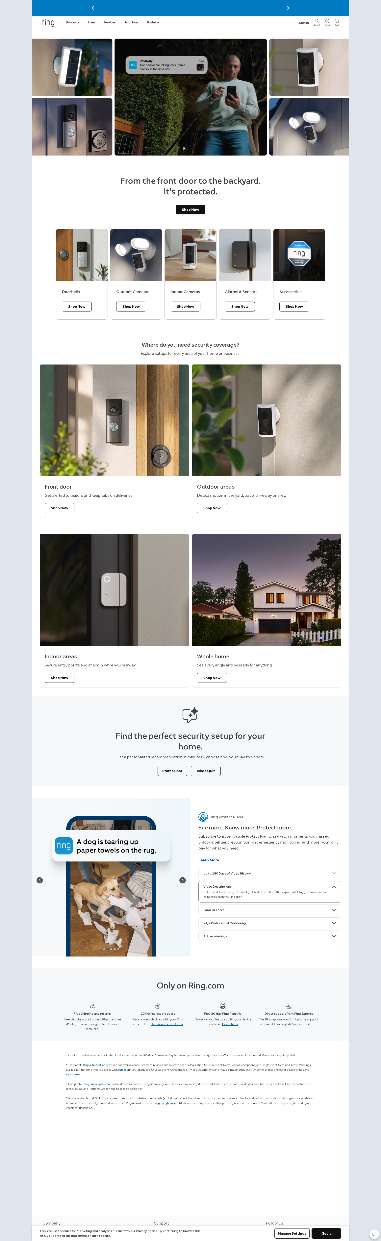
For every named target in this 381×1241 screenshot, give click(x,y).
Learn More (208, 860)
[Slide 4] (115, 949)
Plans (91, 22)
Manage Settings (292, 1233)
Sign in (304, 23)
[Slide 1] (104, 949)
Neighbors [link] (131, 22)
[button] (374, 1234)
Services (109, 22)
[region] (190, 274)
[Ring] (48, 23)
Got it (326, 1233)
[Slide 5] (118, 949)
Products (73, 22)
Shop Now (190, 209)
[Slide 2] (108, 949)
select (122, 1069)
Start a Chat (172, 771)
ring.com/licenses (166, 1103)
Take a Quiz (205, 771)
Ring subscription (94, 1065)
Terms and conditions (167, 1024)
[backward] (40, 880)
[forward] (182, 880)
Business (153, 22)
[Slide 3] (111, 949)
